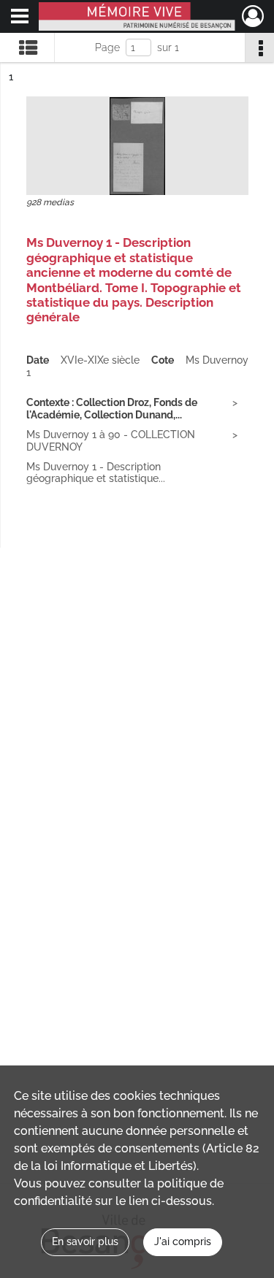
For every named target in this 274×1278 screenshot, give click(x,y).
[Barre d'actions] (259, 47)
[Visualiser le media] (137, 145)
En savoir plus (85, 1241)
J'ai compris (182, 1241)
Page (107, 47)
